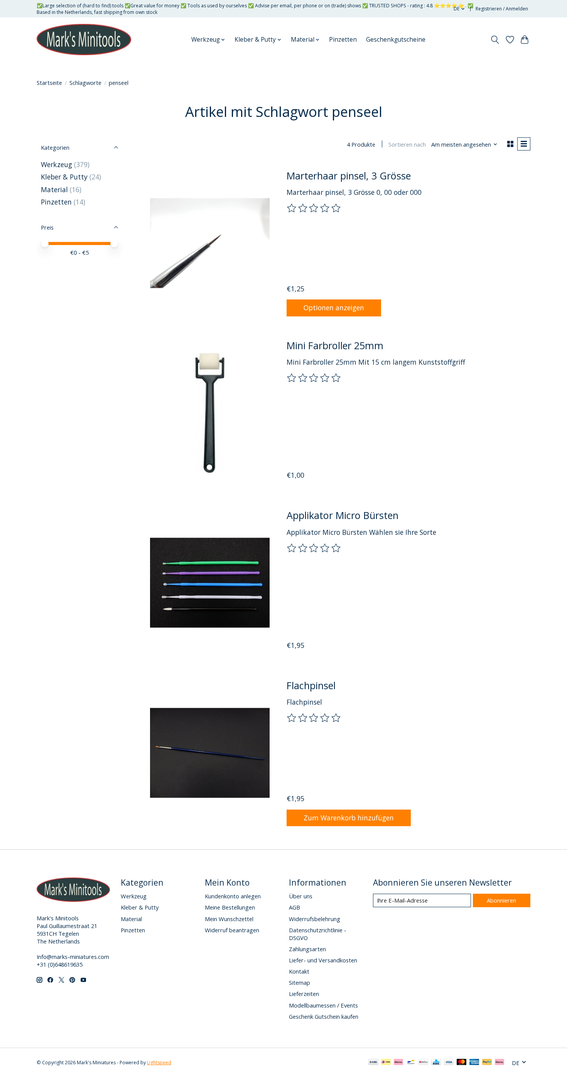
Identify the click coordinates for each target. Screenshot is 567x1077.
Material (54, 189)
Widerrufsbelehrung (314, 919)
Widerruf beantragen (232, 930)
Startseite (49, 82)
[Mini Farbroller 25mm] (210, 413)
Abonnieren (501, 900)
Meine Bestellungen (230, 907)
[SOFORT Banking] (398, 1063)
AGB (294, 907)
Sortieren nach (407, 144)
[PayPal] (487, 1063)
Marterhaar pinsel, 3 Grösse (349, 175)
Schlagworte (85, 82)
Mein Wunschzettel (229, 919)
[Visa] (449, 1063)
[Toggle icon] (495, 40)
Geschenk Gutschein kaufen (323, 1016)
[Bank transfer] (373, 1063)
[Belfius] (423, 1063)
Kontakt (299, 971)
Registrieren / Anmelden (502, 8)
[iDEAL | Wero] (386, 1063)
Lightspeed (159, 1062)
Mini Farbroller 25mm (335, 345)
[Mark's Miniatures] (84, 39)
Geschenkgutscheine (395, 40)
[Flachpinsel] (210, 752)
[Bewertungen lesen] (314, 208)
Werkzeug (57, 164)
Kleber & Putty (64, 176)
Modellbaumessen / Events (323, 1005)
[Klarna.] (499, 1063)
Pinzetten (343, 40)
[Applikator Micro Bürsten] (210, 583)
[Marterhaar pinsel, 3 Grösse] (210, 243)
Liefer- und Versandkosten (323, 960)
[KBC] (436, 1063)
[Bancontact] (411, 1063)
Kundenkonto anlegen (233, 896)
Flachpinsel (311, 685)
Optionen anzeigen (334, 307)
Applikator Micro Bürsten (342, 515)
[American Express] (474, 1063)
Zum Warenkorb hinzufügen (349, 817)
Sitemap (299, 982)
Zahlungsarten (307, 949)
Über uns (300, 896)
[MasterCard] (462, 1063)
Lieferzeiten (304, 994)
